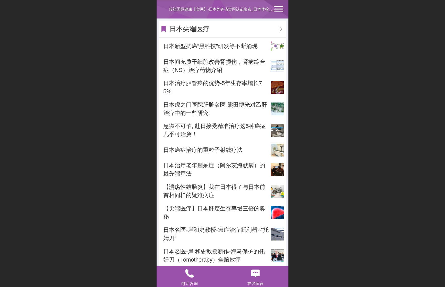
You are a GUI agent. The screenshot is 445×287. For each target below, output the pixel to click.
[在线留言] (255, 273)
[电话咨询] (189, 273)
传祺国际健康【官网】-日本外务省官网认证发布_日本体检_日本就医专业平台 (235, 9)
